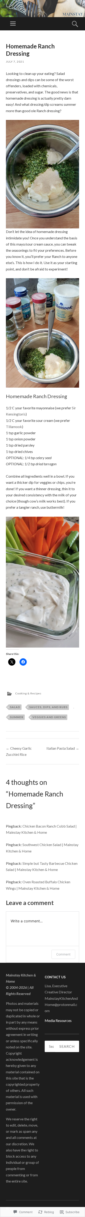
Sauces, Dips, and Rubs (48, 707)
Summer (16, 717)
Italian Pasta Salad (62, 748)
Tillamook (14, 426)
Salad (15, 707)
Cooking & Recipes (28, 693)
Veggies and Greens (49, 717)
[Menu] (13, 23)
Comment (63, 954)
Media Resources (58, 1020)
